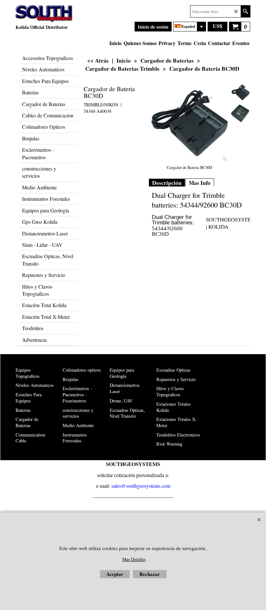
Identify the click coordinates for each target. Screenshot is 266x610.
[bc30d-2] (240, 113)
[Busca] (245, 11)
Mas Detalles (134, 559)
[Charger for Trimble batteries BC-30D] (189, 123)
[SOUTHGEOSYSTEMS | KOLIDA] (44, 14)
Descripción (167, 183)
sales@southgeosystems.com (140, 485)
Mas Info (200, 183)
